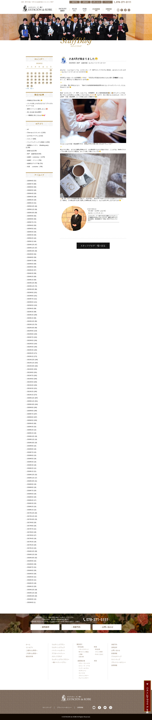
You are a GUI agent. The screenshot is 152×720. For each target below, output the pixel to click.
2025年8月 (30, 219)
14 (47, 76)
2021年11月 (30, 363)
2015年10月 (30, 596)
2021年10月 (30, 366)
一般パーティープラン (59, 662)
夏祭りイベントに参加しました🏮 (37, 109)
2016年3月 (30, 580)
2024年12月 (30, 244)
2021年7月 (30, 375)
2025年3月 (30, 235)
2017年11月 (30, 516)
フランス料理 (98, 652)
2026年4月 (30, 193)
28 (47, 83)
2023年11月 (30, 286)
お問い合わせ (115, 650)
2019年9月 (30, 446)
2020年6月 (30, 417)
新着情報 (114, 653)
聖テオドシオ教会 (84, 652)
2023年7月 (30, 299)
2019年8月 (30, 449)
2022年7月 (30, 337)
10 (31, 76)
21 (47, 79)
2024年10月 (30, 251)
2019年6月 (30, 455)
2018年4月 (30, 500)
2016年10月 (30, 557)
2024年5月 (30, 267)
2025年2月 (30, 238)
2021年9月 (30, 369)
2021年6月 (30, 379)
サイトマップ (115, 659)
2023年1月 (30, 318)
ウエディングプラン (58, 644)
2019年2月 (30, 468)
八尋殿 (80, 654)
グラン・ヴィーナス (84, 663)
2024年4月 (30, 270)
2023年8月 (30, 296)
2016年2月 (30, 583)
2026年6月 (30, 187)
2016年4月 (30, 577)
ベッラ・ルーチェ (84, 668)
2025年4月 (30, 232)
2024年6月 (30, 264)
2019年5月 (30, 458)
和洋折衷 (97, 649)
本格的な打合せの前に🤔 (34, 100)
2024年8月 (30, 257)
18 (35, 79)
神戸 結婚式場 (82, 63)
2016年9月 (30, 561)
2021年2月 (30, 391)
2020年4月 (30, 423)
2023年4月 (30, 308)
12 (39, 76)
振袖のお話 (30, 150)
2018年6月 (30, 494)
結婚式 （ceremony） (33, 157)
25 (35, 83)
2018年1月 (30, 510)
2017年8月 (30, 526)
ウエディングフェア (58, 647)
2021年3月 (30, 388)
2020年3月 (30, 426)
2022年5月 (30, 343)
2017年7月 (30, 529)
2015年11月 (30, 593)
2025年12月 (30, 206)
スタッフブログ (57, 656)
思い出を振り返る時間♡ (34, 112)
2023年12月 (30, 283)
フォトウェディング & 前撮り (36, 142)
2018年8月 (30, 487)
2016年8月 (30, 564)
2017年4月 (30, 538)
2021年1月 (30, 394)
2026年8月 (30, 180)
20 (43, 79)
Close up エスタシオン (34, 132)
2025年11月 (30, 209)
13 (43, 76)
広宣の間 (81, 656)
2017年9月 (30, 522)
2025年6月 (30, 225)
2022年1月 (30, 356)
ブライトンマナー (84, 675)
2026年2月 (30, 200)
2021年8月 (30, 372)
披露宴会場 (81, 661)
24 (31, 83)
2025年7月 (30, 222)
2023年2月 (30, 315)
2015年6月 (30, 602)
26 (39, 83)
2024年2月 (30, 276)
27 (43, 83)
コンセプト (29, 647)
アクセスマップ (116, 656)
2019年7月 (30, 452)
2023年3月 (30, 311)
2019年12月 (30, 436)
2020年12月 (30, 398)
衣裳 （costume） (33, 166)
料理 (95, 647)
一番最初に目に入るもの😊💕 (36, 115)
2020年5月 (30, 420)
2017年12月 (30, 513)
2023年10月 (30, 289)
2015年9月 (30, 599)
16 (28, 79)
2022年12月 (30, 321)
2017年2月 (30, 545)
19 (39, 79)
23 (28, 83)
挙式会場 (80, 647)
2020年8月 (30, 410)
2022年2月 (30, 353)
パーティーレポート (58, 650)
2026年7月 (30, 184)
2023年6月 (30, 302)
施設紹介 (79, 644)
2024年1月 (30, 280)
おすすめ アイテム (32, 136)
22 (50, 79)
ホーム (28, 644)
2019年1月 (30, 471)
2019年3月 (30, 465)
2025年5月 (30, 228)
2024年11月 (30, 248)
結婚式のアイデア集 (33, 163)
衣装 (95, 661)
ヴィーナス (82, 673)
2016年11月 (30, 554)
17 (31, 79)
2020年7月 (30, 414)
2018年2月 (30, 506)
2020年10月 (30, 404)
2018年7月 (30, 490)
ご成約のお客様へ (31, 650)
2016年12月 (30, 551)
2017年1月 (30, 548)
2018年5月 (30, 497)
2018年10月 (30, 481)
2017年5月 (30, 535)
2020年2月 (30, 430)
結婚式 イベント (32, 160)
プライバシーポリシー (118, 662)
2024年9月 (30, 254)
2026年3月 (30, 196)
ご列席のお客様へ (31, 653)
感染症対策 (29, 656)
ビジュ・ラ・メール (84, 665)
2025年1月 (30, 241)
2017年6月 (30, 532)
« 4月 (27, 88)
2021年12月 (30, 359)
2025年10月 (30, 212)
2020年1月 (30, 433)
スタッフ (30, 139)
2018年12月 (30, 474)
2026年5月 (30, 190)
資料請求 (114, 647)
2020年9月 (30, 407)
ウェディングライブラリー (60, 659)
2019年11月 (30, 439)
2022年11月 (30, 324)
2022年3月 (30, 350)
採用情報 (114, 665)
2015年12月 (30, 589)
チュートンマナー (84, 678)
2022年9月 (30, 331)
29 (50, 83)
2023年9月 (30, 292)
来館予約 (114, 644)
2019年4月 (30, 462)
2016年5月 (30, 573)
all (28, 129)
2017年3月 (30, 541)
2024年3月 (30, 273)
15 (50, 76)
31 (31, 86)
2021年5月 (30, 382)
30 (28, 86)
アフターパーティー (58, 653)
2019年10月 (30, 442)
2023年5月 (30, 305)
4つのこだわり (99, 654)
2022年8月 (30, 334)
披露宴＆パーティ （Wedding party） (38, 145)
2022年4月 (30, 347)
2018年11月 (30, 478)
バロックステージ (84, 649)
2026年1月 (30, 203)
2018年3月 (30, 503)
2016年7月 (30, 567)
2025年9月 (30, 216)
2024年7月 (30, 260)
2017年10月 (30, 519)
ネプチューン (82, 670)
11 (35, 76)
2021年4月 (30, 385)
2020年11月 (30, 401)
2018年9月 (30, 484)
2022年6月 (30, 340)
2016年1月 (30, 586)
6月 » (32, 88)
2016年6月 (30, 570)
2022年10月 (30, 327)
